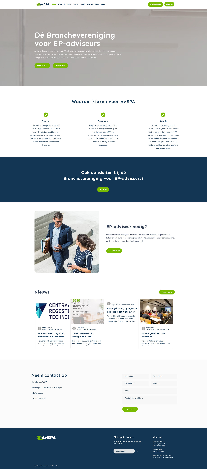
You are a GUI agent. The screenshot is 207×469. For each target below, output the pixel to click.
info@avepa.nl (157, 450)
